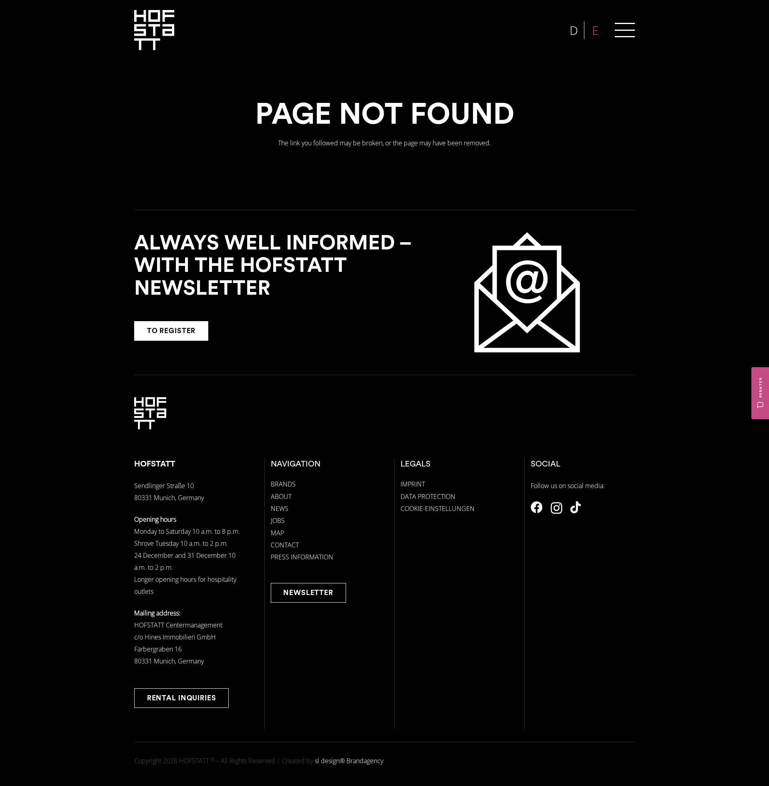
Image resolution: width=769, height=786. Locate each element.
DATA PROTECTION (428, 496)
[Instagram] (556, 508)
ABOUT (281, 496)
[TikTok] (575, 507)
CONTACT (285, 545)
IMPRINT (413, 484)
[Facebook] (537, 507)
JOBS (278, 520)
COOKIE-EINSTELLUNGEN (438, 508)
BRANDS (283, 484)
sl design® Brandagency (349, 760)
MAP (277, 533)
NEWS (279, 508)
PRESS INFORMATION (302, 557)
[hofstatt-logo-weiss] (154, 30)
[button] (625, 30)
